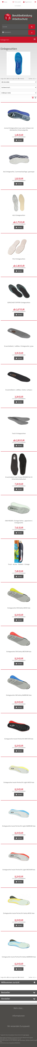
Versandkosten (22, 136)
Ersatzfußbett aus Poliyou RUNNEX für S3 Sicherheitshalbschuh (18, 478)
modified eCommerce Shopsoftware (7, 1043)
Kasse (5, 2)
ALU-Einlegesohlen (19, 215)
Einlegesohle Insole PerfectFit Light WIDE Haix (19, 782)
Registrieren (28, 2)
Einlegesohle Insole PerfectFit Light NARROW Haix (18, 826)
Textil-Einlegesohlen (19, 433)
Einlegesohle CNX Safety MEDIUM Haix (18, 651)
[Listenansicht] (35, 98)
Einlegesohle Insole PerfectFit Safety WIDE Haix (18, 913)
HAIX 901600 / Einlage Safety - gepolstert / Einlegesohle (19, 522)
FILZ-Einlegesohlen (18, 259)
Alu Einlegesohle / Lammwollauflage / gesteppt (18, 172)
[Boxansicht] (33, 98)
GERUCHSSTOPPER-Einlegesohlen (18, 302)
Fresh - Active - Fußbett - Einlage (19, 564)
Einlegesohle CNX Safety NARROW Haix (18, 695)
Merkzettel (17, 2)
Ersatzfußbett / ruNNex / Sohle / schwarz (18, 390)
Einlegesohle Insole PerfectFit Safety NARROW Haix (19, 957)
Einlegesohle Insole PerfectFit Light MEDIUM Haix (18, 870)
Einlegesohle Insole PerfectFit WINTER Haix (18, 739)
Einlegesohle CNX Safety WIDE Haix (18, 608)
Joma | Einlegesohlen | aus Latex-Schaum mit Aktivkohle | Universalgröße (19, 129)
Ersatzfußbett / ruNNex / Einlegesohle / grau (18, 346)
